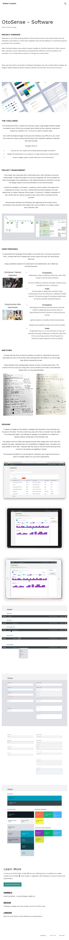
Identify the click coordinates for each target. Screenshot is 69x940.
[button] (65, 3)
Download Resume (12, 884)
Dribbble (8, 892)
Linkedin (8, 913)
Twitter (53, 935)
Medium (7, 903)
